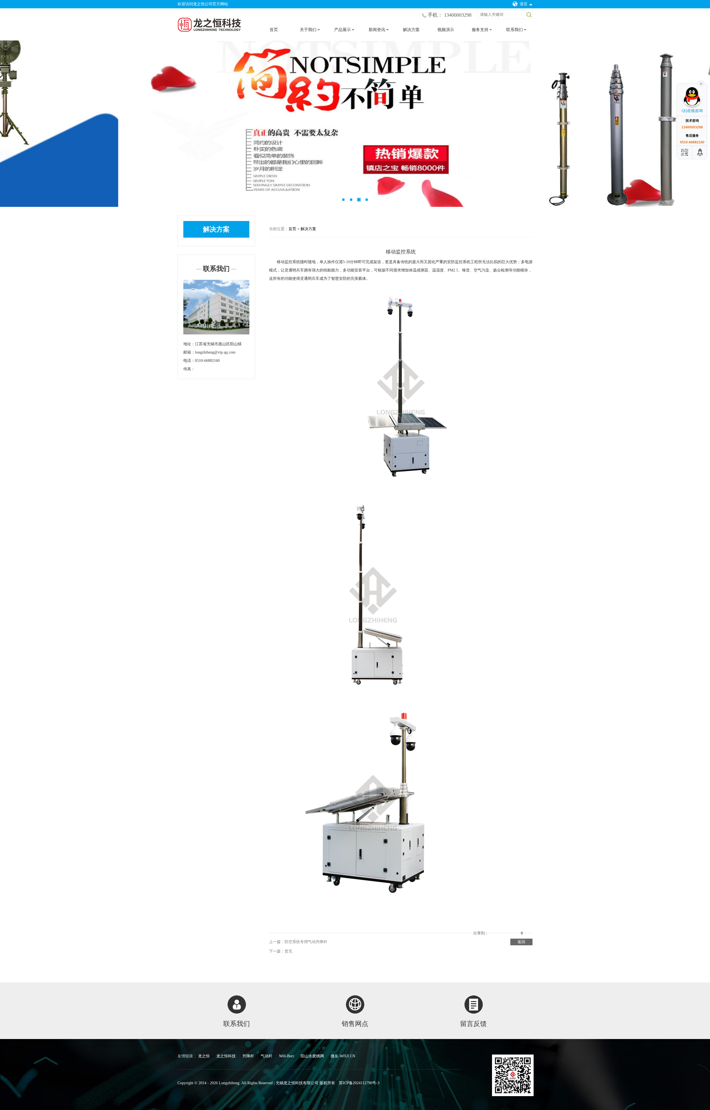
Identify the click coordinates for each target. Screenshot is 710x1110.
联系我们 (514, 29)
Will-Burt (287, 1056)
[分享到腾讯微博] (508, 928)
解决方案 (411, 29)
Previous (12, 124)
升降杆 (248, 1056)
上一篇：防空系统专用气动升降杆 (298, 942)
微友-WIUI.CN (343, 1056)
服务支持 (480, 29)
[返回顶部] (700, 152)
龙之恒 (204, 1056)
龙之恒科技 (226, 1056)
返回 (521, 942)
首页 (274, 29)
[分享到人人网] (516, 928)
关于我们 (308, 29)
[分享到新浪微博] (501, 928)
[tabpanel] (355, 123)
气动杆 (267, 1056)
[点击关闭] (701, 83)
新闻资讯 (377, 29)
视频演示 (445, 29)
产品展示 (342, 29)
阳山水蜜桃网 (313, 1056)
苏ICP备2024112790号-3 (359, 1083)
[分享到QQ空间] (493, 928)
